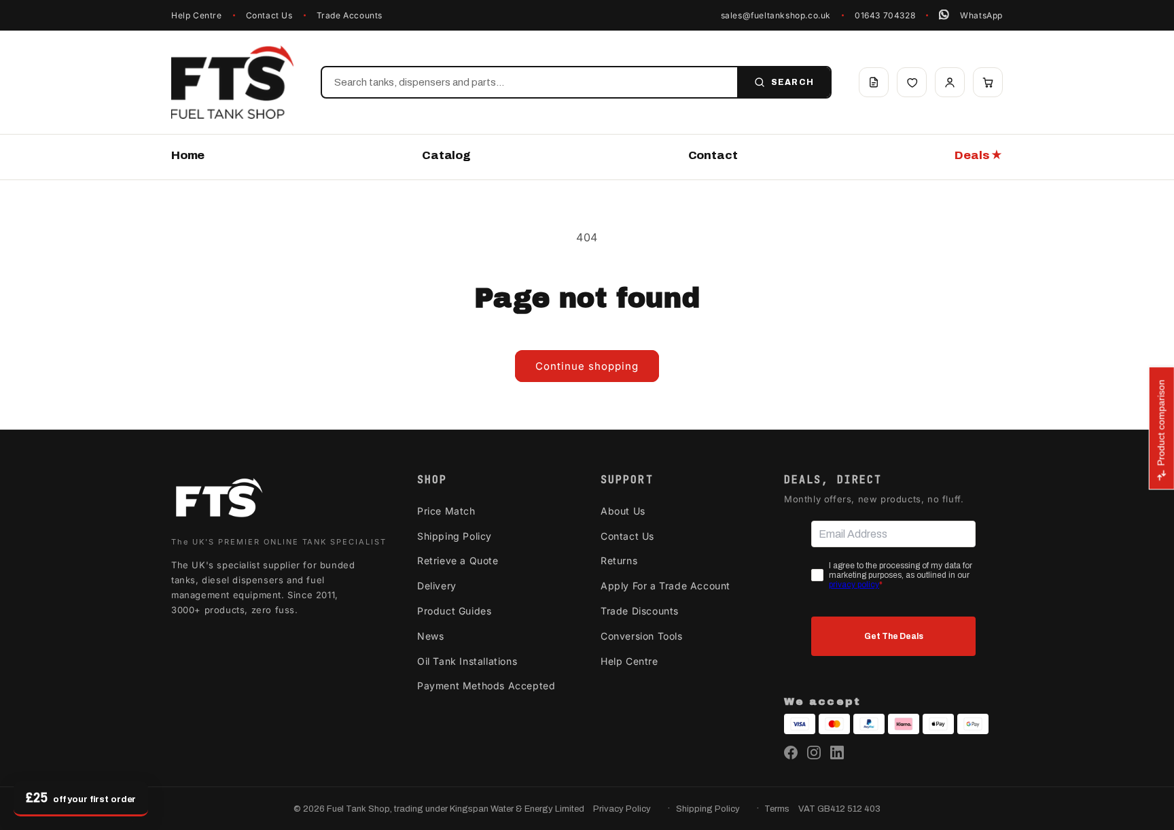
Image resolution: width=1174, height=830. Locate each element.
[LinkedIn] (837, 752)
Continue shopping (587, 366)
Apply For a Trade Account (665, 585)
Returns (619, 560)
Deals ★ (979, 155)
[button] (988, 82)
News (430, 636)
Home (187, 155)
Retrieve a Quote (458, 560)
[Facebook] (791, 752)
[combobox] (529, 82)
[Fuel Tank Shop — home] (232, 82)
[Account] (950, 82)
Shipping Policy (454, 536)
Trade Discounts (640, 611)
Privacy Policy (622, 809)
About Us (623, 511)
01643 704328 (885, 15)
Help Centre (196, 15)
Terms (776, 809)
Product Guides (454, 611)
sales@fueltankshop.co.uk (776, 15)
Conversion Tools (642, 636)
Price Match (446, 511)
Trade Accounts (350, 15)
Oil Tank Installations (467, 661)
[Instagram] (814, 752)
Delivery (437, 585)
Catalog (446, 155)
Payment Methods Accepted (486, 685)
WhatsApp (981, 15)
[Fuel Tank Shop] (218, 501)
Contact (713, 155)
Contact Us (269, 15)
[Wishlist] (912, 82)
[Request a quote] (874, 82)
